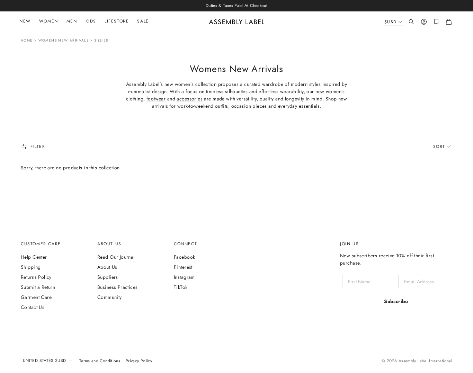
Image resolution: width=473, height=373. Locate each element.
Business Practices (117, 287)
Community (109, 297)
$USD (390, 22)
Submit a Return (38, 287)
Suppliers (107, 277)
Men (71, 21)
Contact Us (32, 307)
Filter (37, 146)
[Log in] (424, 22)
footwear (156, 98)
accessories (190, 98)
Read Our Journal (116, 257)
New (25, 21)
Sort (439, 146)
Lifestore (117, 21)
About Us (107, 267)
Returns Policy (36, 277)
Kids (91, 21)
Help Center (34, 257)
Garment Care (36, 297)
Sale (143, 21)
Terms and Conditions (99, 361)
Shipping (31, 267)
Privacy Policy (139, 361)
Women (48, 21)
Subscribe (396, 301)
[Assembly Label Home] (236, 21)
